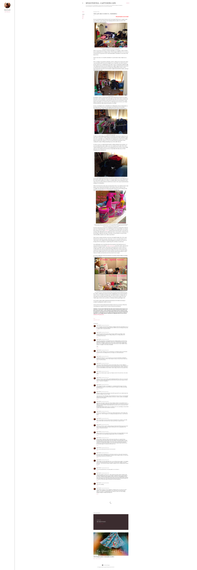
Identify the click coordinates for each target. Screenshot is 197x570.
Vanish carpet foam (110, 245)
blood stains (105, 190)
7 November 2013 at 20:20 (105, 488)
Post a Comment (98, 558)
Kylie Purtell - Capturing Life (101, 3)
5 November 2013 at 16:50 (105, 424)
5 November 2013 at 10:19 (105, 350)
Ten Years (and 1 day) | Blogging (103, 557)
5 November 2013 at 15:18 (105, 401)
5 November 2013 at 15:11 (104, 391)
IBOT (83, 15)
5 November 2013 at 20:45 (105, 447)
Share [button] (83, 11)
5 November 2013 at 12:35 (105, 371)
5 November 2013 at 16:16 (105, 411)
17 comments (101, 523)
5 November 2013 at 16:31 (105, 418)
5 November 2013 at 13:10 (105, 384)
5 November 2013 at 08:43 (105, 325)
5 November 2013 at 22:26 (105, 459)
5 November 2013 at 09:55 (105, 339)
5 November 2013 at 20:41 (105, 437)
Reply (97, 330)
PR (82, 18)
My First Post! (101, 521)
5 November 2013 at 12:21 (105, 356)
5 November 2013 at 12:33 (105, 363)
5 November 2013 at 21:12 (105, 452)
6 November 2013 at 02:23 (105, 467)
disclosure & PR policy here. (98, 314)
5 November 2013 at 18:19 (105, 431)
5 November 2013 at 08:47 (105, 332)
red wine (107, 230)
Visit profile (7, 11)
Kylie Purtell (98, 325)
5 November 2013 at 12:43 (105, 377)
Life (82, 17)
